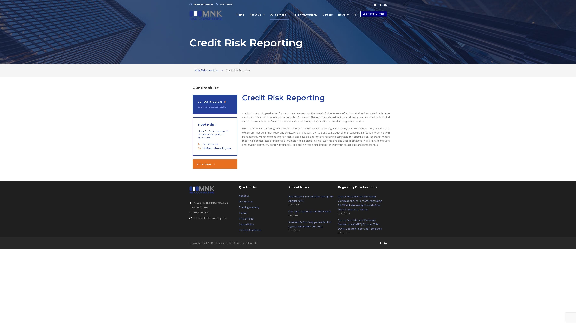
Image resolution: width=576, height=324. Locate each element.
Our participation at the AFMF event (309, 211)
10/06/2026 (344, 232)
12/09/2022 (294, 230)
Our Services (278, 14)
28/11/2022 (293, 215)
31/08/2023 (294, 205)
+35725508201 (210, 144)
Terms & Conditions (250, 230)
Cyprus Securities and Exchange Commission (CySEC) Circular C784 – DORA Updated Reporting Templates (360, 224)
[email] (375, 4)
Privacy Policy (246, 218)
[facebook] (380, 4)
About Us (255, 14)
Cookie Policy (246, 224)
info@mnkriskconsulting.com (217, 148)
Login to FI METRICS (373, 14)
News (341, 14)
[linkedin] (385, 4)
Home (240, 14)
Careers (328, 14)
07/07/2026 (344, 213)
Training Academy (306, 14)
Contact (243, 213)
